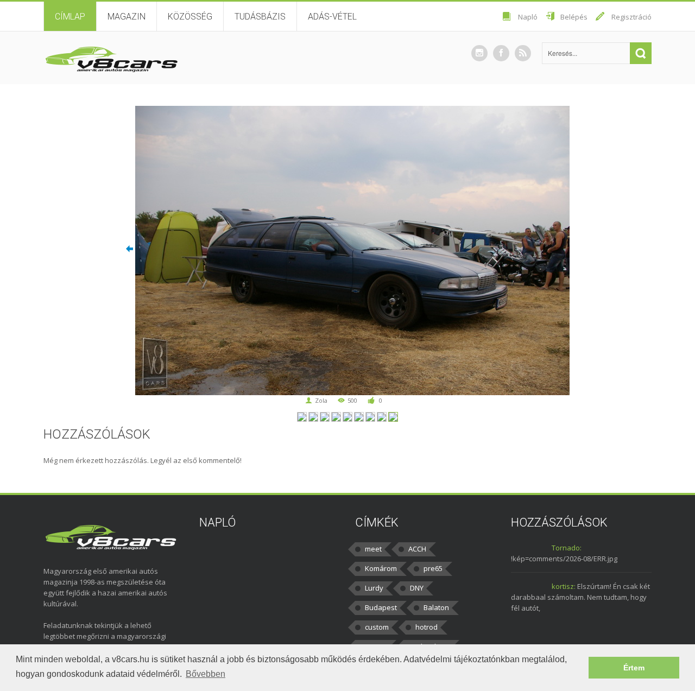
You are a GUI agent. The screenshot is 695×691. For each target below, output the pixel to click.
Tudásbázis (260, 16)
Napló (528, 17)
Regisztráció (631, 17)
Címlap (70, 16)
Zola (321, 400)
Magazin (127, 16)
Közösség (190, 16)
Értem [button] (634, 667)
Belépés (573, 17)
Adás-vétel (332, 16)
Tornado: (567, 548)
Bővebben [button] (205, 674)
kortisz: (564, 586)
